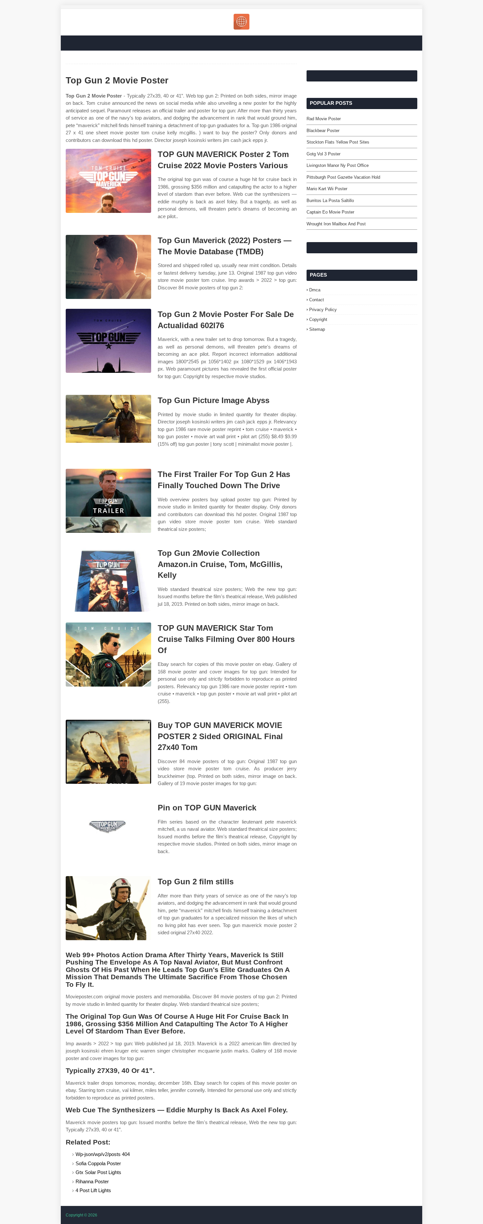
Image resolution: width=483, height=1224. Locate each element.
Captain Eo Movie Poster (330, 212)
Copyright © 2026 (81, 1215)
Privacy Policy (323, 309)
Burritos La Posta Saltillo (330, 200)
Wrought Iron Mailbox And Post (336, 223)
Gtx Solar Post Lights (98, 1172)
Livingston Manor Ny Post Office (338, 165)
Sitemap (317, 329)
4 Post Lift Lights (93, 1190)
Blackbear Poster (323, 130)
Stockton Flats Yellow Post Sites (338, 142)
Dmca (314, 289)
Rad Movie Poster (324, 118)
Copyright (318, 319)
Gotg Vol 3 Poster (323, 153)
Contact (316, 299)
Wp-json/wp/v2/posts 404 (103, 1154)
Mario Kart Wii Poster (327, 188)
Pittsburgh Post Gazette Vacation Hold (343, 177)
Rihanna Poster (92, 1181)
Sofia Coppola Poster (98, 1163)
